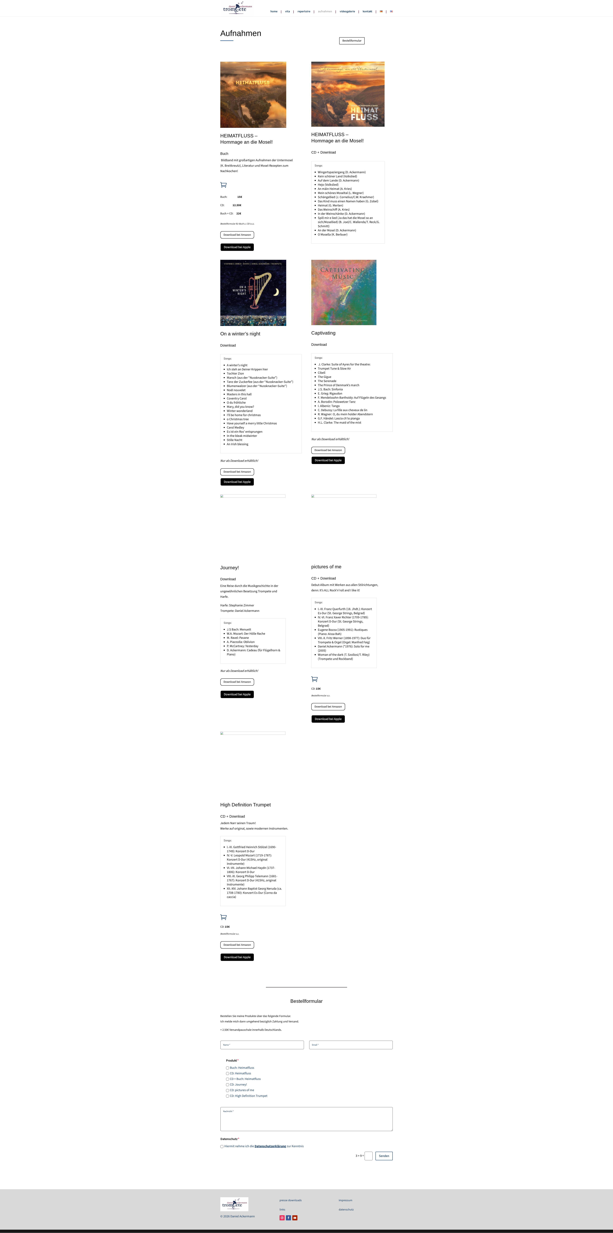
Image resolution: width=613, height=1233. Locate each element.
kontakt (367, 11)
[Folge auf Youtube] (294, 1217)
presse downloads (291, 1200)
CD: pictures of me (242, 1090)
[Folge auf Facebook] (288, 1217)
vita (287, 11)
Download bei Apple (237, 247)
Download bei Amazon (237, 235)
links (282, 1210)
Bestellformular (351, 41)
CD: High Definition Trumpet (248, 1096)
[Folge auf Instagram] (282, 1217)
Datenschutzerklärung (270, 1146)
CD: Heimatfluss (240, 1073)
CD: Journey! (238, 1084)
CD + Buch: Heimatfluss (245, 1079)
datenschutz (346, 1210)
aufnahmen (325, 11)
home (273, 11)
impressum (345, 1200)
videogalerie (347, 11)
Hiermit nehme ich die (255, 1146)
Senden (384, 1156)
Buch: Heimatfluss (242, 1068)
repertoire (304, 11)
